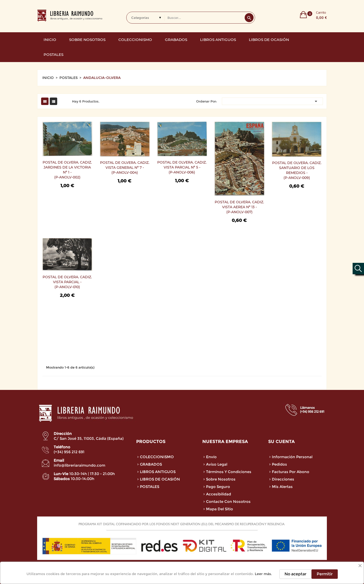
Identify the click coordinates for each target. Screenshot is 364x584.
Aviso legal (216, 464)
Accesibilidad (218, 494)
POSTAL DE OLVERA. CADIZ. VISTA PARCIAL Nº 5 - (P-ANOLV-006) (182, 167)
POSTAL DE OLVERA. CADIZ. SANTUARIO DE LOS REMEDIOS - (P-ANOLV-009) (296, 170)
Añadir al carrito (49, 128)
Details (49, 149)
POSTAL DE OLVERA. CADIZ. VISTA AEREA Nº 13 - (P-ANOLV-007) (239, 207)
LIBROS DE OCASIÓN (160, 479)
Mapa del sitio (219, 509)
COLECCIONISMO (157, 456)
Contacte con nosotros (228, 501)
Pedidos (279, 464)
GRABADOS (151, 464)
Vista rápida (49, 138)
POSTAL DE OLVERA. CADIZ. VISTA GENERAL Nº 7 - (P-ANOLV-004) (124, 167)
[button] (313, 15)
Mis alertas (282, 486)
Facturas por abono (290, 471)
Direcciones (283, 479)
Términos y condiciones (228, 471)
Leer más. (263, 574)
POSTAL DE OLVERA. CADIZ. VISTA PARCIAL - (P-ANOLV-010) (67, 282)
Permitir (325, 574)
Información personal (292, 456)
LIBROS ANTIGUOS (158, 471)
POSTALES (149, 486)
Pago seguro (218, 486)
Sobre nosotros (220, 479)
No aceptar (295, 574)
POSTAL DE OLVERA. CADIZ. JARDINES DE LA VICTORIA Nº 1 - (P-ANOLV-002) (67, 169)
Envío (211, 456)
